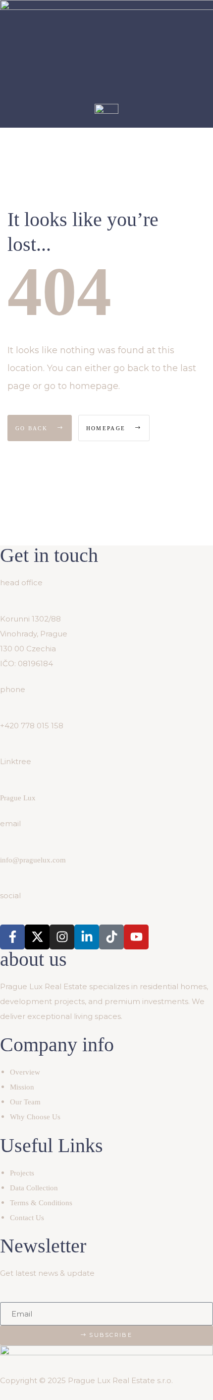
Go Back (32, 428)
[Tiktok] (111, 937)
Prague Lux (18, 798)
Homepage (107, 428)
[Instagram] (62, 937)
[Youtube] (136, 937)
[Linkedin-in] (86, 937)
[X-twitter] (37, 937)
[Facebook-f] (12, 937)
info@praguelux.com (33, 860)
